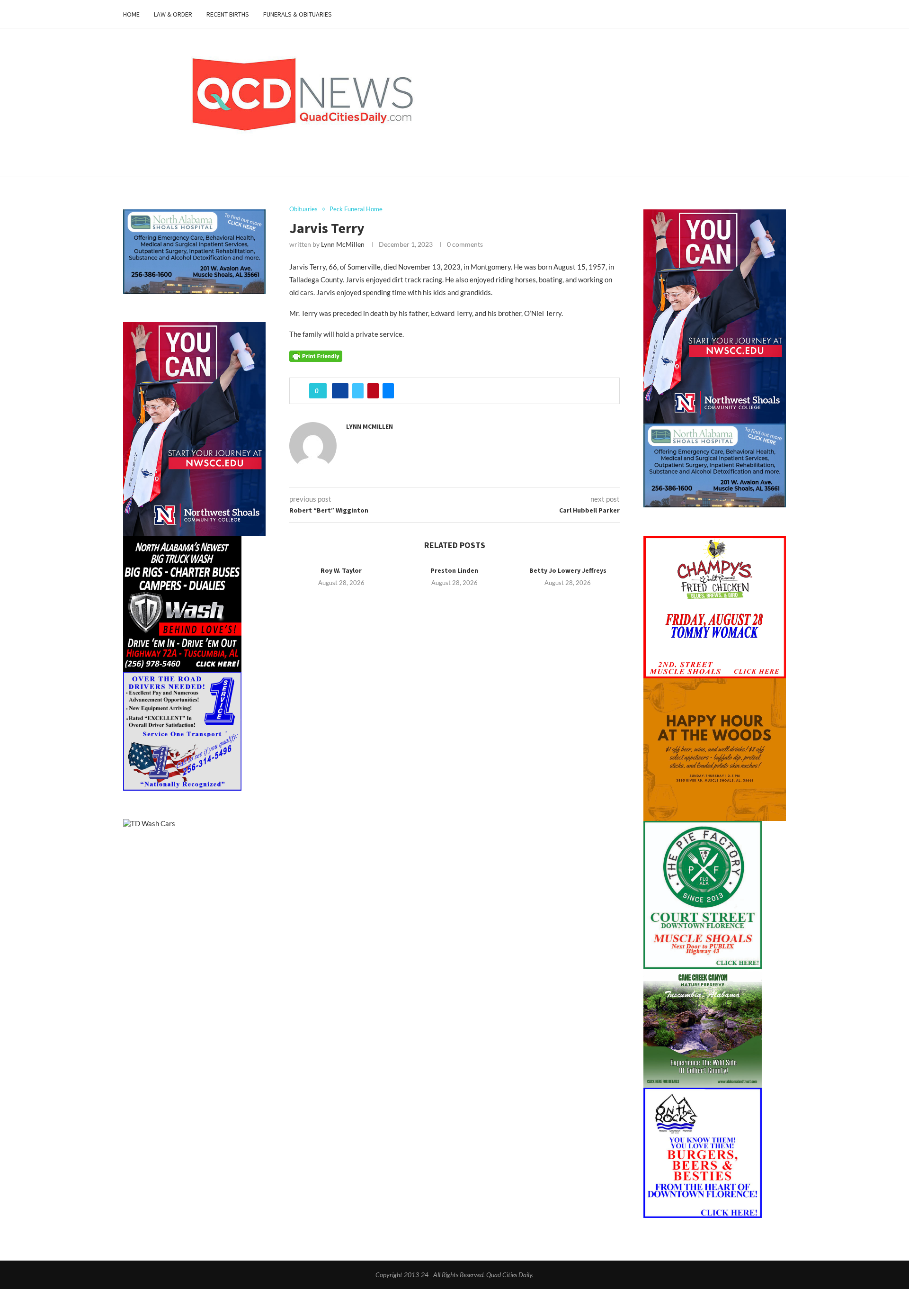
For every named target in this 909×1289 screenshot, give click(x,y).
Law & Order (173, 14)
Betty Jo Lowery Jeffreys (567, 570)
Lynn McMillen (343, 244)
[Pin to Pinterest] (373, 390)
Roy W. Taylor (341, 570)
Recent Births (227, 14)
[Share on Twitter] (358, 390)
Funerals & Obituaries (297, 14)
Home (131, 14)
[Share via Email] (388, 390)
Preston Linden (454, 570)
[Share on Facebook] (340, 390)
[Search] (781, 14)
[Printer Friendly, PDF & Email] (315, 355)
